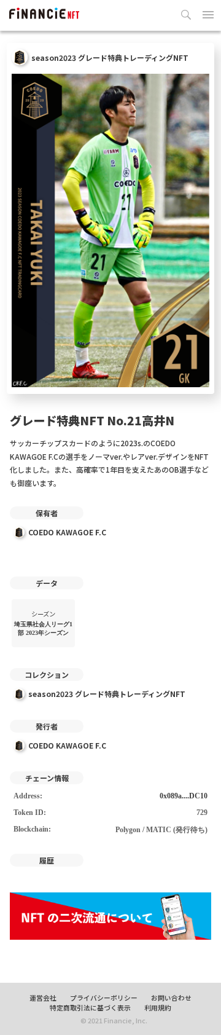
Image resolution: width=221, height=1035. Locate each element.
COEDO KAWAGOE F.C (67, 532)
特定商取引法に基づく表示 (90, 1007)
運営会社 (42, 997)
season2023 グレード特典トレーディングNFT (106, 693)
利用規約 (157, 1007)
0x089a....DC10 (183, 796)
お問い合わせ (171, 997)
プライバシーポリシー (104, 997)
